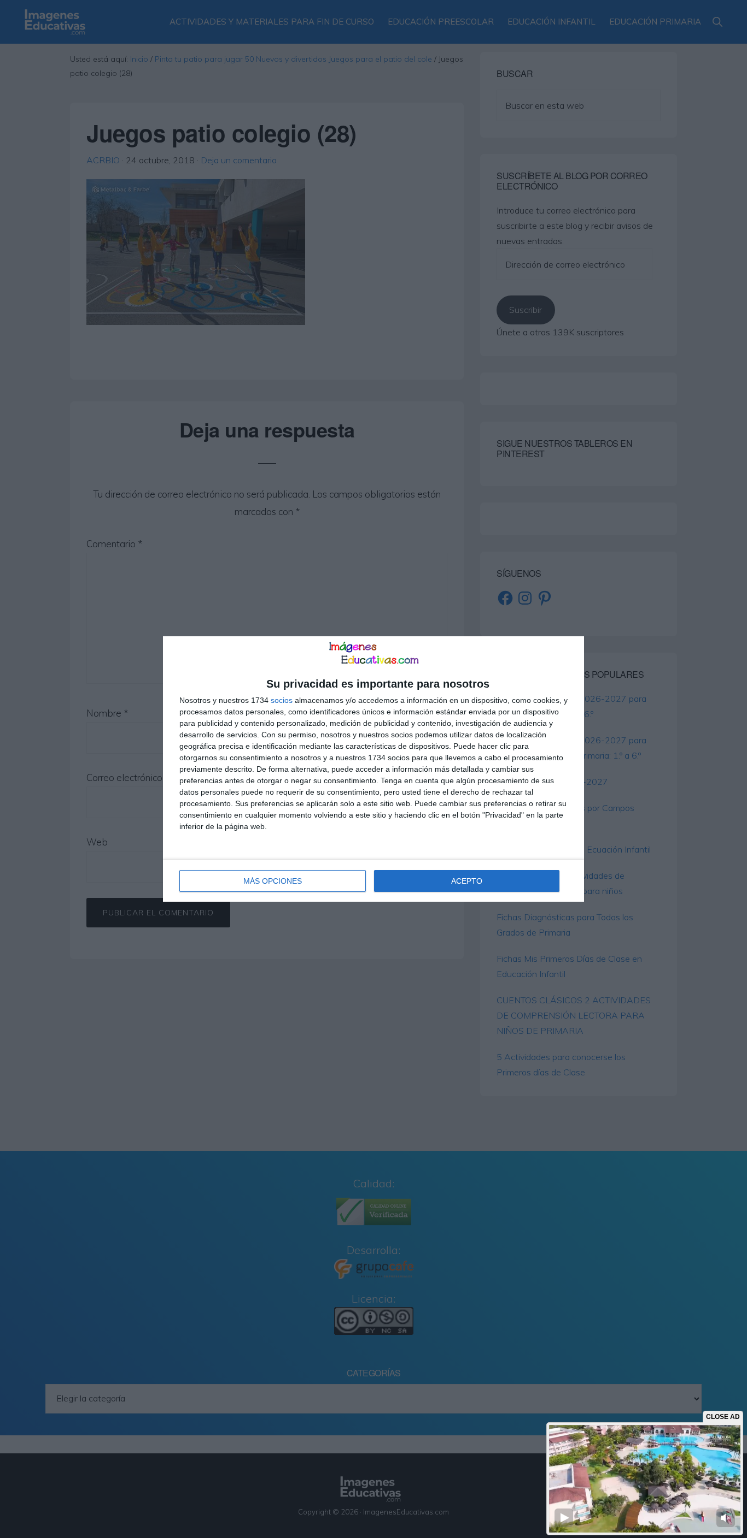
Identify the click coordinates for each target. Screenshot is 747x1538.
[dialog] (373, 769)
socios (282, 700)
